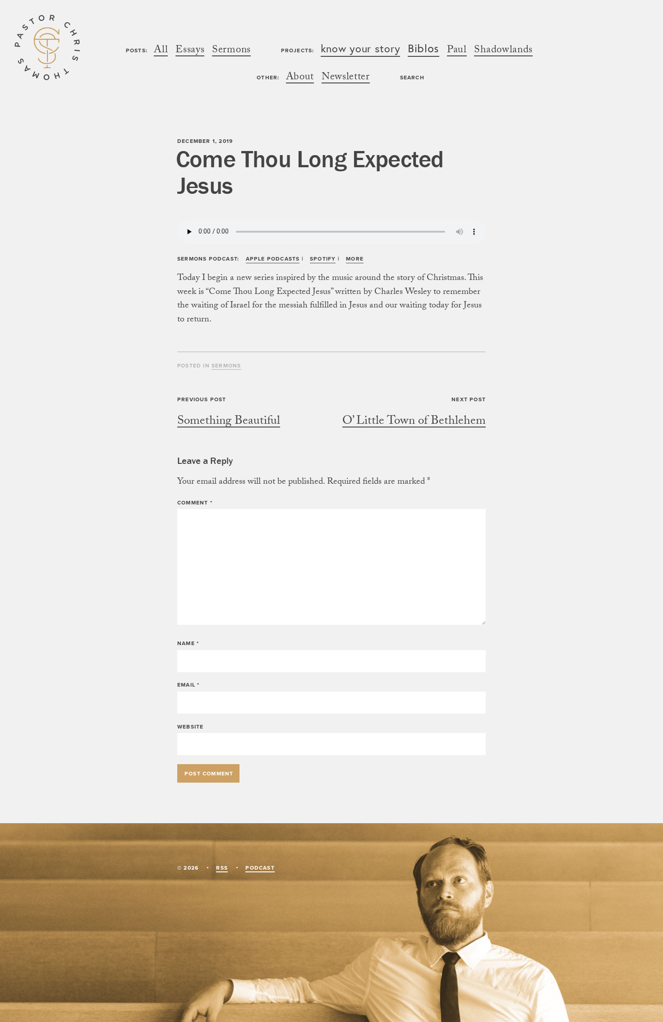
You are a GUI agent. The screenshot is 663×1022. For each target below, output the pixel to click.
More (355, 258)
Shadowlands (503, 51)
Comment (194, 502)
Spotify (323, 258)
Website (190, 726)
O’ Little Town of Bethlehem (414, 422)
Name (188, 643)
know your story (361, 49)
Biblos (423, 50)
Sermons (231, 51)
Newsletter (346, 78)
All (161, 51)
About (300, 78)
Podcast (259, 867)
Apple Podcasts (273, 258)
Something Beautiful (228, 422)
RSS (222, 867)
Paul (457, 51)
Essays (189, 51)
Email (188, 684)
